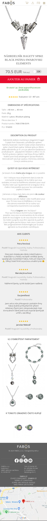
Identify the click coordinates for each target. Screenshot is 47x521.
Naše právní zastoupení (23, 484)
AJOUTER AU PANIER (21, 79)
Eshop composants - (24, 478)
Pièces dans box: (9, 120)
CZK (38, 71)
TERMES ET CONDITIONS (23, 480)
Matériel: (16, 117)
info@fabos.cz (30, 470)
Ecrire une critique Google (23, 482)
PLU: (7, 127)
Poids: (6, 113)
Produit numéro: (15, 123)
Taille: (12, 110)
